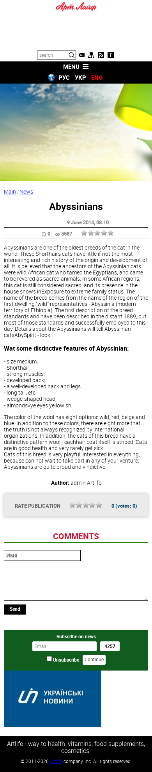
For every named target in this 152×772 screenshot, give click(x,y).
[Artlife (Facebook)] (111, 55)
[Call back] (81, 55)
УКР (80, 77)
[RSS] (101, 55)
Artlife (56, 761)
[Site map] (91, 55)
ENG (97, 77)
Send (15, 609)
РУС (64, 77)
